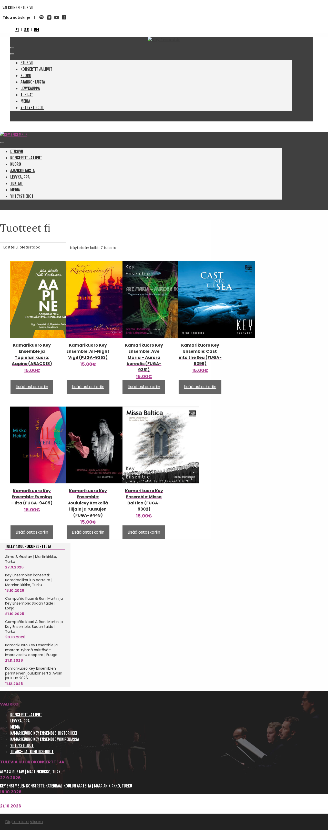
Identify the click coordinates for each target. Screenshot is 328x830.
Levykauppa (30, 88)
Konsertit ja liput (36, 69)
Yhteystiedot (32, 107)
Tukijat (26, 94)
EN (36, 29)
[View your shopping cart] (11, 40)
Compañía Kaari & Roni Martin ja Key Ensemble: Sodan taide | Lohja (34, 603)
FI (17, 29)
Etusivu (26, 62)
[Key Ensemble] (13, 134)
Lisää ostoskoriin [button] (32, 387)
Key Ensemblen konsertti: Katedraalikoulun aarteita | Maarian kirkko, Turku (28, 580)
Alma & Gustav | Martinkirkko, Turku (31, 559)
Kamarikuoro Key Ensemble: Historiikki (43, 733)
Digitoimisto (17, 822)
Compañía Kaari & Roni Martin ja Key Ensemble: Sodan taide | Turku (34, 626)
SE (26, 29)
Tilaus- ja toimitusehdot (32, 751)
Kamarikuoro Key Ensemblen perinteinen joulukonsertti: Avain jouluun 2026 (33, 673)
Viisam (36, 822)
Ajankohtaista (32, 82)
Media (25, 101)
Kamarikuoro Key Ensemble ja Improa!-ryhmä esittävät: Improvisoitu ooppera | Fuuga (31, 649)
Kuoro (25, 75)
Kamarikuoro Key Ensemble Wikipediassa (44, 739)
